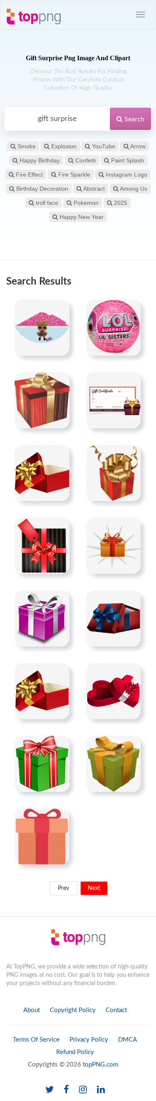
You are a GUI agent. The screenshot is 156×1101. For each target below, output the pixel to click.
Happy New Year (81, 217)
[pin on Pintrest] (58, 311)
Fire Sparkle (73, 174)
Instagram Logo (125, 174)
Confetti (85, 160)
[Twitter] (49, 1090)
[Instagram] (83, 1090)
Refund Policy (75, 1052)
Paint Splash (126, 160)
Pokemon (85, 202)
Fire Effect (28, 174)
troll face (46, 202)
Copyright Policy (73, 1010)
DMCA (127, 1040)
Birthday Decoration (41, 188)
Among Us (133, 188)
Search (133, 119)
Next (94, 888)
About (31, 1010)
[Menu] (140, 14)
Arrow (137, 146)
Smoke (26, 146)
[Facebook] (66, 1090)
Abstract (93, 188)
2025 (119, 202)
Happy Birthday (39, 160)
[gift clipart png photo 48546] (42, 545)
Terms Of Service (36, 1040)
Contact (116, 1010)
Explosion (63, 146)
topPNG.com (100, 1065)
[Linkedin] (101, 1090)
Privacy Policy (88, 1040)
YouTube (102, 146)
